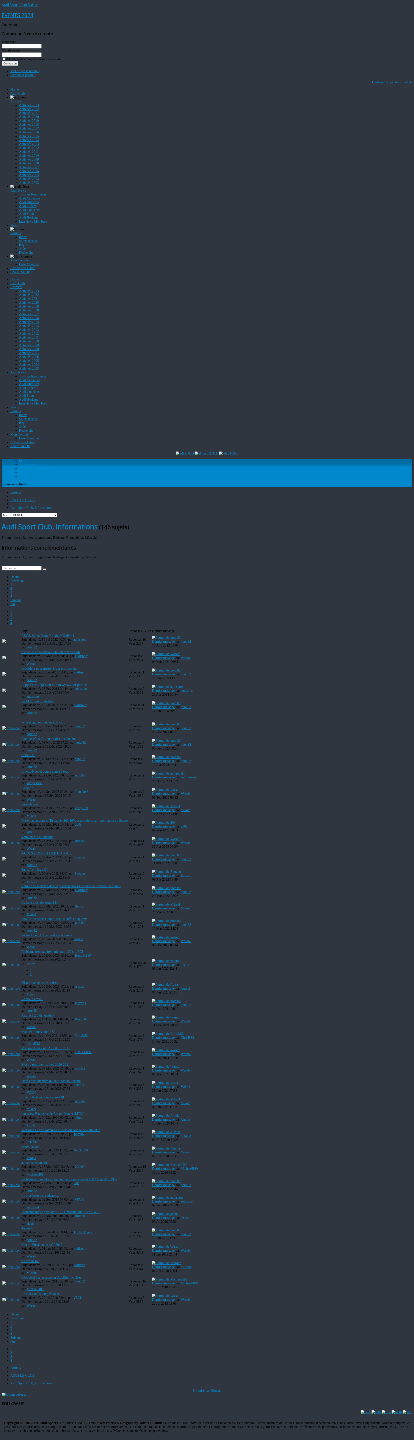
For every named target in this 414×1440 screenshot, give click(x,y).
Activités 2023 (29, 105)
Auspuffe (27, 788)
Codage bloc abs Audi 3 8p (39, 902)
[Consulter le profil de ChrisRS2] (168, 1033)
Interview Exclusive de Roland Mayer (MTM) (52, 1113)
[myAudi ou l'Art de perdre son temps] (11, 941)
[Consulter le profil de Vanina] (166, 1148)
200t (78, 824)
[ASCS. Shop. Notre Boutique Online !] (4, 641)
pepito (31, 963)
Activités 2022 (29, 109)
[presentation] (11, 810)
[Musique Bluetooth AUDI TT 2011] (11, 1054)
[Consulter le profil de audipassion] (169, 773)
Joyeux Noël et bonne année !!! (42, 1097)
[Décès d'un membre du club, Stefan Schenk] (11, 1087)
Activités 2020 (29, 117)
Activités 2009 (29, 159)
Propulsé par (202, 1390)
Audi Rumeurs (29, 202)
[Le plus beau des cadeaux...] (11, 1201)
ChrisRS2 (81, 1035)
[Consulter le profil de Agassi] (165, 984)
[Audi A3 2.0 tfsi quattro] (11, 1021)
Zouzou (79, 857)
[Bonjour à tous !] (11, 1005)
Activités (16, 101)
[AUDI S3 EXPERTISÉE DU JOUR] (4, 859)
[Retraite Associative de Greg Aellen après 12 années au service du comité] (11, 892)
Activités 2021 (29, 113)
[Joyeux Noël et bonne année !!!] (11, 1103)
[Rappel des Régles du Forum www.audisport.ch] (4, 691)
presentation (29, 804)
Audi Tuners (27, 206)
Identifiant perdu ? (22, 75)
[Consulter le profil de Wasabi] (166, 654)
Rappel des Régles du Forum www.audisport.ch (54, 685)
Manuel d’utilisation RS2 (38, 1032)
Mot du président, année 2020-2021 (45, 1064)
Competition (392, 82)
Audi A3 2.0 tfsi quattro (37, 1015)
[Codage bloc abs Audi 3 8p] (11, 908)
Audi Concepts (29, 210)
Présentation (29, 1146)
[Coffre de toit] (11, 1267)
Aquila (78, 939)
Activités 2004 (29, 179)
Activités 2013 (29, 144)
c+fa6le (32, 1141)
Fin (12, 604)
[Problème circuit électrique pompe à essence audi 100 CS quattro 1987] (11, 1185)
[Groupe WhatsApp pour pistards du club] (11, 744)
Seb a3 (79, 906)
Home (14, 89)
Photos (15, 225)
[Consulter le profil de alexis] (165, 1214)
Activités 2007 (29, 167)
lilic (76, 1183)
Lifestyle (406, 82)
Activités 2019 (29, 120)
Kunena (216, 1390)
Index (23, 237)
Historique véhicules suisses (40, 982)
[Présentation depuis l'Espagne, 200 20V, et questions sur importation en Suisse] (4, 826)
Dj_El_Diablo (83, 1232)
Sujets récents (28, 241)
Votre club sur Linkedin (37, 837)
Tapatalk (27, 1228)
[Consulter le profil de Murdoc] (166, 1263)
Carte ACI (28, 755)
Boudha (80, 1216)
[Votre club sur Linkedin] (11, 843)
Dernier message (163, 641)
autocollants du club (35, 1163)
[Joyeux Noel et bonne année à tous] (11, 777)
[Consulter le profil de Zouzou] (166, 871)
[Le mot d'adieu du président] (11, 1299)
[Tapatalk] (11, 1234)
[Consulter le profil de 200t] (164, 822)
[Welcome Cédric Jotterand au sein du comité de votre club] (11, 1136)
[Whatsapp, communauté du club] (11, 728)
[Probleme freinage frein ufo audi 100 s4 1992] (11, 965)
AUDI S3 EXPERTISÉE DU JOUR (46, 853)
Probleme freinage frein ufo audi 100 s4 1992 (52, 951)
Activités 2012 (29, 148)
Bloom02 (81, 1019)
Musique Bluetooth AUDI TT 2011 (45, 1048)
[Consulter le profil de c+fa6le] (166, 1132)
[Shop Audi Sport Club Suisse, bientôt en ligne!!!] (11, 924)
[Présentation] (11, 1152)
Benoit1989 (83, 955)
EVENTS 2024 (17, 15)
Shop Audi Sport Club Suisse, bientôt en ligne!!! (54, 919)
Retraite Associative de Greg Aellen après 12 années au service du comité (71, 886)
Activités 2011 (29, 151)
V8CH (31, 1092)
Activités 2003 (29, 182)
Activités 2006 (29, 171)
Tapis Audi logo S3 (34, 869)
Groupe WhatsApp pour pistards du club (49, 738)
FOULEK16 (83, 1052)
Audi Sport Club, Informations (31, 507)
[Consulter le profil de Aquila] (165, 1115)
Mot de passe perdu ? (24, 71)
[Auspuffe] (11, 793)
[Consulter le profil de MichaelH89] (169, 1165)
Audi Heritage (28, 217)
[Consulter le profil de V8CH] (166, 1083)
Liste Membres (29, 264)
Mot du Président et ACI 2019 (41, 1244)
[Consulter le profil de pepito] (165, 961)
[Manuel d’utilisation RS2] (11, 1037)
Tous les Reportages (32, 194)
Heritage (378, 82)
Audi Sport (26, 214)
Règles (23, 245)
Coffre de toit (30, 1261)
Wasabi (31, 663)
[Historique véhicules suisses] (11, 988)
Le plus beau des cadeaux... (40, 1195)
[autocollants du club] (11, 1168)
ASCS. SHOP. (20, 272)
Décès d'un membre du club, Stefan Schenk (51, 1081)
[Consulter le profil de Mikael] (166, 806)
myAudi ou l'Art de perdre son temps (46, 935)
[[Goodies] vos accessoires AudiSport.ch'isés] (11, 1283)
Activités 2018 (29, 124)
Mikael (31, 816)
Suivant (15, 600)
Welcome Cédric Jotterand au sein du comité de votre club (60, 1130)
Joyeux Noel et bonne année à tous (45, 771)
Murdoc (79, 1265)
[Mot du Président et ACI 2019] (11, 1250)
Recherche (26, 252)
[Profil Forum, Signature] (4, 707)
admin (79, 1117)
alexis (30, 1223)
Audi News (18, 190)
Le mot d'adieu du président (40, 1294)
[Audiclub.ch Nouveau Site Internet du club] (4, 658)
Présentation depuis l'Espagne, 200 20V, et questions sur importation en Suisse (74, 820)
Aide (22, 248)
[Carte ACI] (11, 761)
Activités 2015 (29, 136)
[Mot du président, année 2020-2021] (11, 1070)
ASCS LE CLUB (22, 500)
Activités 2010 (29, 155)
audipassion (34, 783)
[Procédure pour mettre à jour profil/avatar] (4, 674)
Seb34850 (81, 1150)
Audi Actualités (29, 198)
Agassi (79, 986)
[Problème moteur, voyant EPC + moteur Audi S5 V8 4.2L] (11, 1218)
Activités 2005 (29, 175)
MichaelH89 (35, 1174)
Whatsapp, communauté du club (43, 722)
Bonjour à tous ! (32, 999)
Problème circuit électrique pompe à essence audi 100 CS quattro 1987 (69, 1179)
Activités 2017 (29, 128)
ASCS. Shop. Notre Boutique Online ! (47, 635)
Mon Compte (19, 260)
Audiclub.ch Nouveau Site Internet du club (50, 652)
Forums (15, 233)
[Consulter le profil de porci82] (166, 637)
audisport (79, 639)
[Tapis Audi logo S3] (4, 876)
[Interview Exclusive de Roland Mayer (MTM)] (11, 1119)
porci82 (32, 647)
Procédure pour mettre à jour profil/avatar (49, 668)
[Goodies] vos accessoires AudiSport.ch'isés (51, 1277)
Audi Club (17, 93)
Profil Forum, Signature (37, 701)
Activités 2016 (29, 132)
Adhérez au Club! (22, 268)
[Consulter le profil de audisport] (167, 687)
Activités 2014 (29, 140)
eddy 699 (81, 808)
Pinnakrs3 (81, 791)
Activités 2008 (29, 163)
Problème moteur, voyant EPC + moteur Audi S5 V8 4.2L (60, 1212)
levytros (80, 1003)
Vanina (31, 1158)
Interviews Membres (33, 221)
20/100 (80, 1166)
